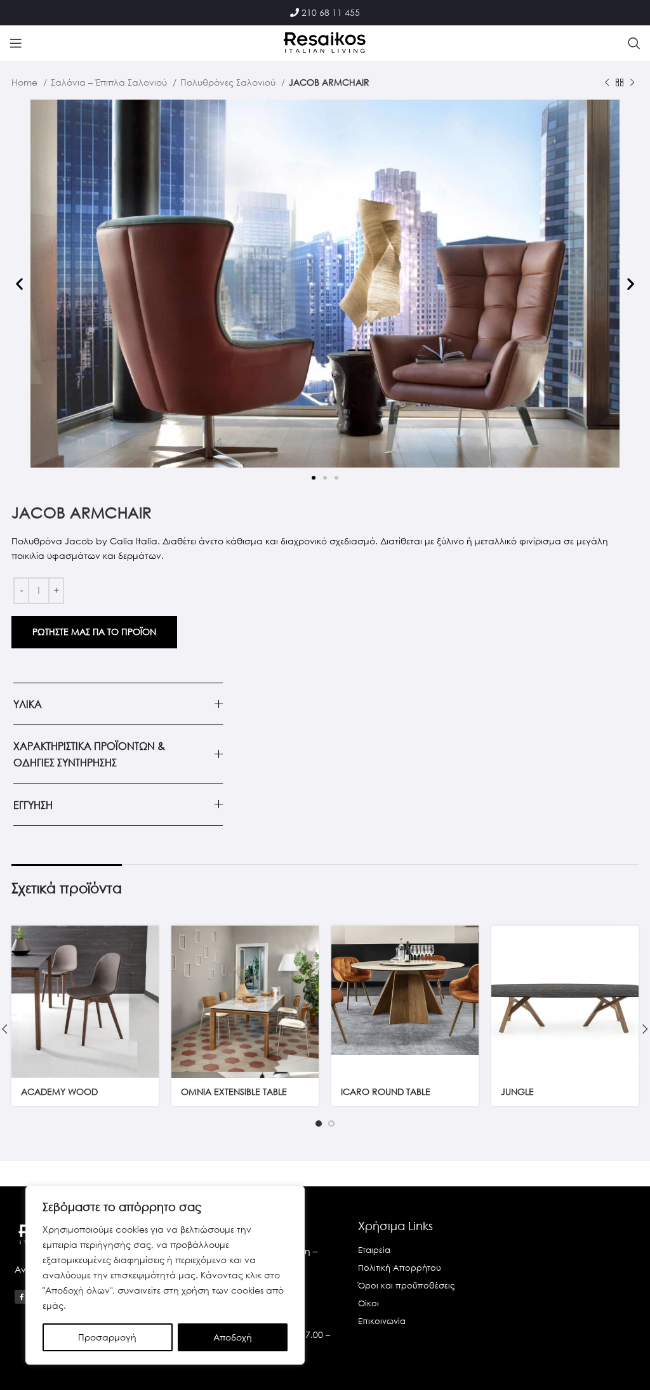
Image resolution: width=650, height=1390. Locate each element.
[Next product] (632, 83)
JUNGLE (517, 1091)
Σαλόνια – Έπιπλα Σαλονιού (110, 82)
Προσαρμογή (107, 1337)
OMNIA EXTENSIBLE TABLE (234, 1091)
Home (25, 82)
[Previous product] (606, 83)
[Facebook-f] (22, 1297)
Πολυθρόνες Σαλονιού (229, 82)
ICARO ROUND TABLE (385, 1091)
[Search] (634, 43)
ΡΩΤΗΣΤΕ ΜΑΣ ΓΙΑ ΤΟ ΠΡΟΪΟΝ (94, 632)
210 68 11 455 (331, 12)
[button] (19, 284)
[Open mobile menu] (16, 43)
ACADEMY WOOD (59, 1091)
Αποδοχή (232, 1337)
